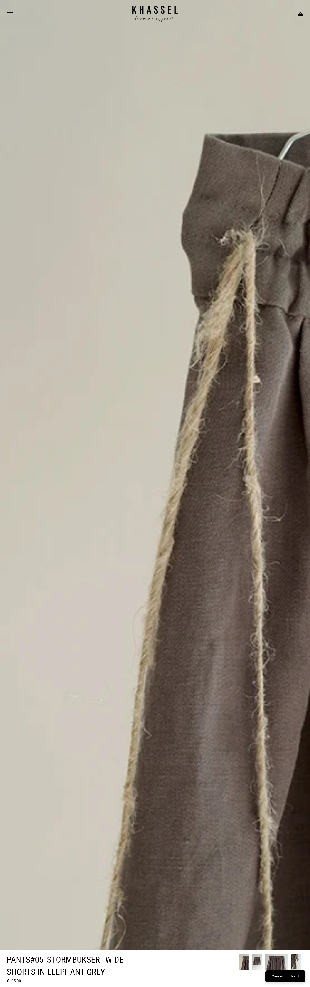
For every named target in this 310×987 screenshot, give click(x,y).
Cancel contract (285, 976)
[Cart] (300, 15)
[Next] (303, 963)
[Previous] (239, 963)
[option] (244, 963)
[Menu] (10, 15)
